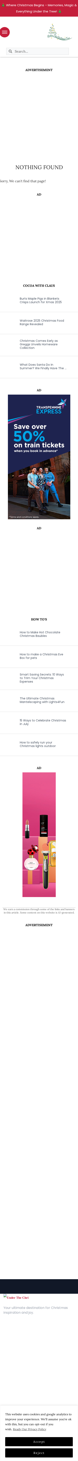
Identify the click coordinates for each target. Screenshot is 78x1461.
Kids (7, 1378)
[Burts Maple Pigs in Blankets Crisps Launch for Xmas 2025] (7, 300)
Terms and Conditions (21, 1351)
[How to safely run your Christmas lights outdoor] (7, 744)
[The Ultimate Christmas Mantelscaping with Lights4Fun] (7, 700)
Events (9, 1390)
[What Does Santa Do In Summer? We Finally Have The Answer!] (7, 366)
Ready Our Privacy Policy (29, 1429)
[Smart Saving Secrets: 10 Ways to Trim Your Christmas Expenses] (7, 678)
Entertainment (15, 1372)
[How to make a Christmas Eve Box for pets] (7, 656)
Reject (39, 1453)
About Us (11, 1332)
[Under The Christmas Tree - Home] (16, 1297)
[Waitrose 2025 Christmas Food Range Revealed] (7, 322)
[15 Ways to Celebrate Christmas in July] (7, 722)
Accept (39, 1442)
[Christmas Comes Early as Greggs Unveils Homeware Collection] (7, 344)
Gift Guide (11, 1384)
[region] (39, 1433)
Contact (10, 1339)
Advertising (12, 1345)
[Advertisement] (39, 113)
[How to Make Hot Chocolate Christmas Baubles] (7, 634)
